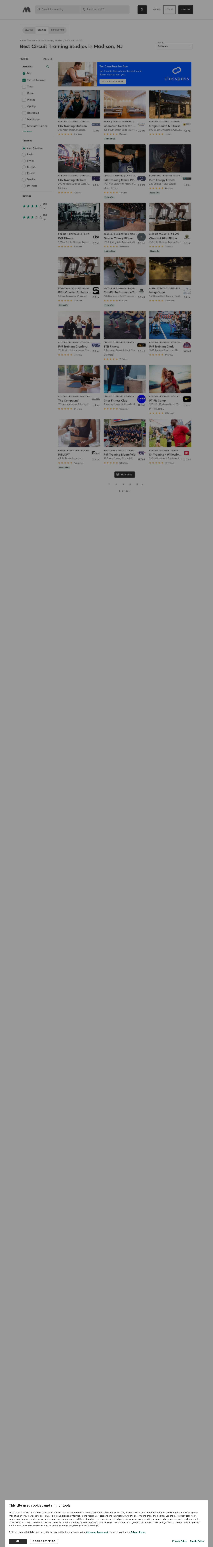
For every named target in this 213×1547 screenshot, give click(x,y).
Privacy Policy (138, 1532)
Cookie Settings (44, 1541)
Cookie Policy (197, 1541)
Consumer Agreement (97, 1532)
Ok (18, 1541)
